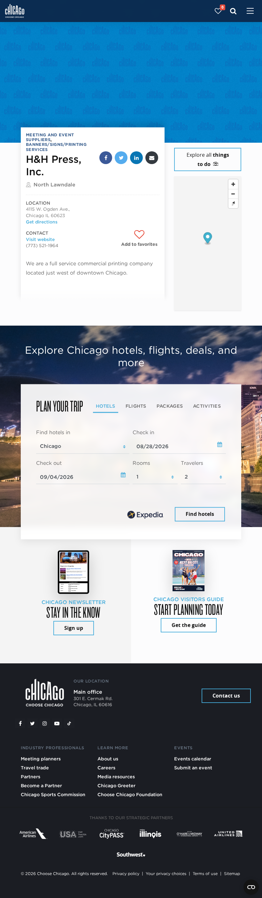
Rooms (141, 463)
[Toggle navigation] (250, 11)
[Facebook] (20, 723)
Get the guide (189, 625)
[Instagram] (45, 723)
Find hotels (200, 514)
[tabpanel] (131, 476)
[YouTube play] (57, 723)
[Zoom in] (233, 184)
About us (107, 758)
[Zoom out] (233, 194)
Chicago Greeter (116, 785)
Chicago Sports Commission (53, 794)
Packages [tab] (170, 406)
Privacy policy (125, 873)
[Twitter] (32, 723)
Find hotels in (53, 432)
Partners (30, 776)
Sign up (73, 627)
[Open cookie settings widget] (251, 887)
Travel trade (35, 767)
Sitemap (232, 873)
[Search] (233, 11)
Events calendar (192, 758)
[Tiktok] (69, 723)
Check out (49, 463)
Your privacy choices (166, 873)
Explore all (208, 159)
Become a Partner (41, 785)
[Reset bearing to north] (233, 203)
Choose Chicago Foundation (129, 794)
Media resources (116, 776)
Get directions (42, 221)
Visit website (40, 239)
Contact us (226, 695)
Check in (143, 432)
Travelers (192, 463)
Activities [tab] (207, 406)
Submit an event (193, 767)
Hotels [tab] (105, 406)
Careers (106, 767)
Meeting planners (41, 758)
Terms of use (205, 873)
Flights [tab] (136, 406)
